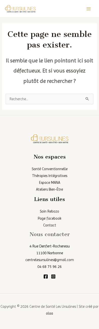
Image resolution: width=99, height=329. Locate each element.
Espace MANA (49, 183)
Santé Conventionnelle (50, 169)
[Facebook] (45, 276)
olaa (49, 313)
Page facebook (49, 218)
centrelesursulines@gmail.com (49, 260)
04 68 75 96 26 (49, 267)
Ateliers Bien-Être (49, 189)
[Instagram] (53, 276)
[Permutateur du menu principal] (88, 9)
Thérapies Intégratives (49, 176)
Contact (49, 225)
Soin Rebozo (49, 211)
